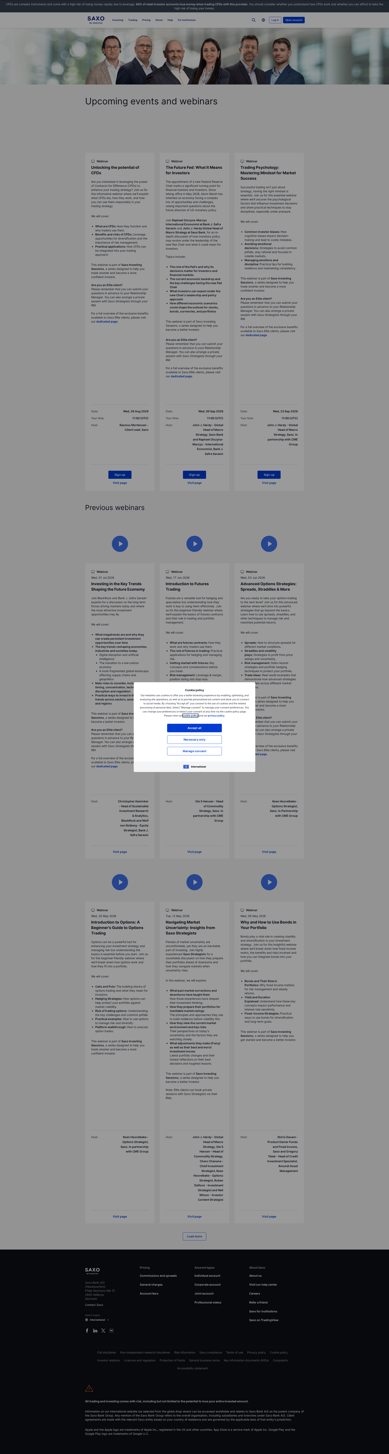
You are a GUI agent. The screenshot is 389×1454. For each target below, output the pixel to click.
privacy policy (216, 715)
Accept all (195, 728)
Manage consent (194, 751)
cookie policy (190, 715)
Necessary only (194, 739)
